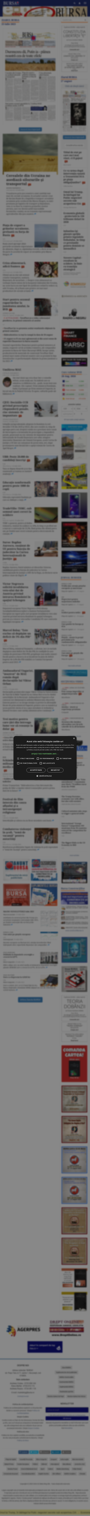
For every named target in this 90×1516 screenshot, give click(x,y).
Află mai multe (58, 750)
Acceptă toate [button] (36, 770)
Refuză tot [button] (55, 770)
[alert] (45, 758)
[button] (45, 754)
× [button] (74, 738)
